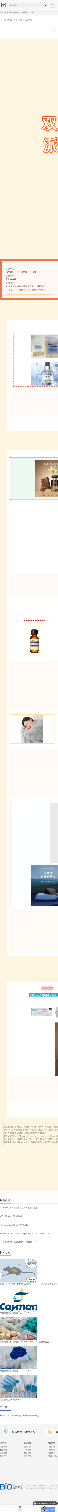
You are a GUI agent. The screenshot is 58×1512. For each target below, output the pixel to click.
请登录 (24, 12)
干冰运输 (27, 1450)
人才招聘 (3, 1453)
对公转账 (51, 1447)
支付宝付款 (52, 1456)
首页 (21, 20)
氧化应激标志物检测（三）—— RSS (16, 1313)
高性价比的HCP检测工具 (11, 1400)
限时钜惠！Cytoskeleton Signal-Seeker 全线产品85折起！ (25, 1233)
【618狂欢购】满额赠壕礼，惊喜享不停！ (19, 1242)
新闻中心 (29, 20)
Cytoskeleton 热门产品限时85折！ (15, 1225)
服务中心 (3, 1443)
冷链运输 (27, 1456)
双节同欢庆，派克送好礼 (12, 1216)
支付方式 (51, 1443)
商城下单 (3, 1456)
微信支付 (51, 1453)
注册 (33, 12)
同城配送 (27, 1447)
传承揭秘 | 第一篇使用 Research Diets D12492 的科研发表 (24, 1342)
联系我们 (3, 1450)
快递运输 (27, 1453)
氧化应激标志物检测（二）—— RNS (16, 1371)
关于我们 (3, 1447)
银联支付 (51, 1450)
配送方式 (27, 1443)
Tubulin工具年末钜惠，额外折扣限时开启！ (20, 1208)
